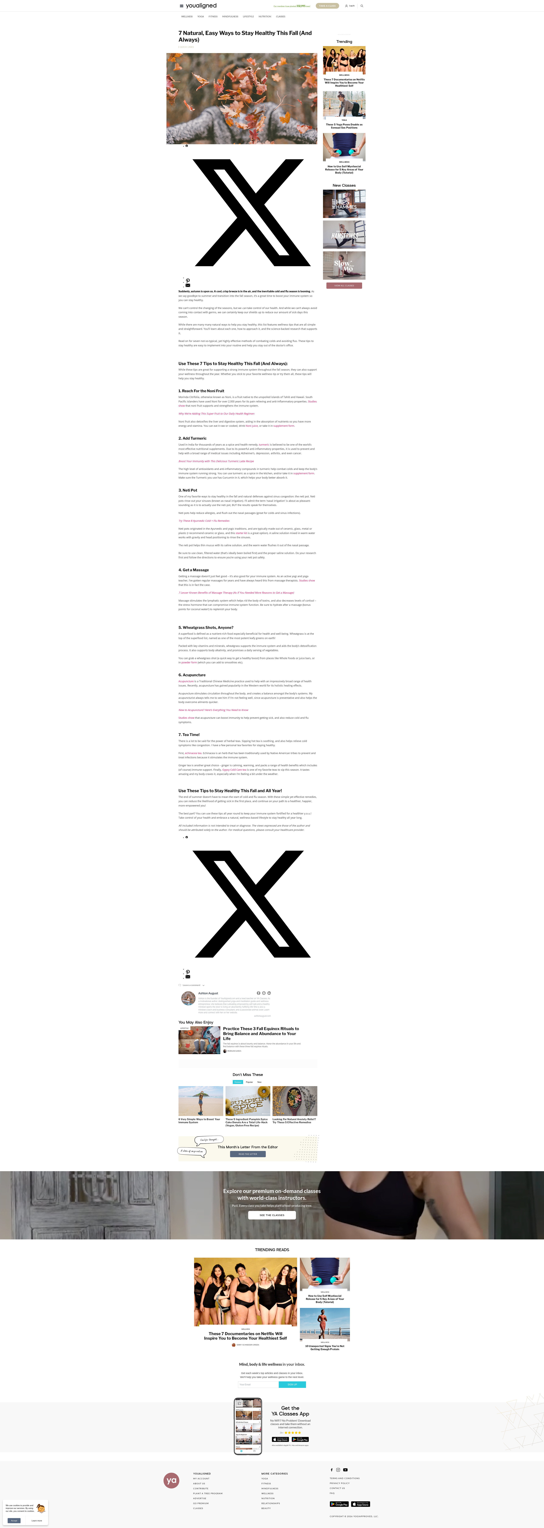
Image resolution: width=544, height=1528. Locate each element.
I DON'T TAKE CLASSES (333, 1519)
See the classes (272, 1215)
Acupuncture (186, 681)
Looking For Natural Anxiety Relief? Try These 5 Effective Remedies (294, 1121)
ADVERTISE (199, 1498)
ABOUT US (199, 1483)
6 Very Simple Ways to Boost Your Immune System (199, 1121)
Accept (14, 1521)
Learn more (37, 1520)
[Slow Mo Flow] (344, 265)
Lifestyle (248, 16)
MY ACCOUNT (201, 1478)
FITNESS (266, 1483)
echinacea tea (193, 753)
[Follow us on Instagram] (338, 1470)
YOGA (265, 1478)
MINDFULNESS (270, 1488)
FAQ (332, 1493)
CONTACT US (337, 1488)
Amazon (301, 1445)
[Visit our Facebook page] (331, 1470)
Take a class (327, 5)
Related (237, 1082)
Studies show (307, 580)
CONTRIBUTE (201, 1488)
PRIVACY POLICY (340, 1483)
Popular (249, 1082)
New (259, 1082)
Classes (280, 16)
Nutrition (265, 16)
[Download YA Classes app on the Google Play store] (300, 1439)
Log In (352, 5)
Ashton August (208, 993)
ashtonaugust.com (262, 1016)
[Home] (171, 1500)
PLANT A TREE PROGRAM (208, 1493)
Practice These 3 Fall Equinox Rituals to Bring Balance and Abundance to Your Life (261, 1033)
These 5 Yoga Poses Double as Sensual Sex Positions (344, 124)
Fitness (213, 16)
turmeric (264, 444)
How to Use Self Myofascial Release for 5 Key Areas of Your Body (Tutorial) (344, 167)
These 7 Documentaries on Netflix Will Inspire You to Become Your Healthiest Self (344, 80)
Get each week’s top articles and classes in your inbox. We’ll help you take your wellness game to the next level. (272, 1375)
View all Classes (344, 285)
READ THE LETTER (248, 1154)
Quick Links (187, 47)
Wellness (187, 16)
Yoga (200, 16)
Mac (293, 1445)
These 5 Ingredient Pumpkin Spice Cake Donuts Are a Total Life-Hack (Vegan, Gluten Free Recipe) (247, 1122)
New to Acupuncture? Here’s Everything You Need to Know (213, 710)
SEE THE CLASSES (333, 1512)
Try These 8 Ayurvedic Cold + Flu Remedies (203, 520)
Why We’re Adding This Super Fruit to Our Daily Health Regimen (216, 413)
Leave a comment (191, 985)
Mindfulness (230, 16)
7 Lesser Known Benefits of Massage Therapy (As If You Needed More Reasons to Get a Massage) (236, 592)
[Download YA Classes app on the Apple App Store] (280, 1439)
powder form (189, 662)
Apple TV (287, 1445)
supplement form (283, 425)
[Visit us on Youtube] (345, 1469)
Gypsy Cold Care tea (234, 769)
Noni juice (252, 425)
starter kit (241, 533)
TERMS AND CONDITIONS (345, 1478)
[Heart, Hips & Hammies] (344, 204)
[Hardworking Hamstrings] (344, 235)
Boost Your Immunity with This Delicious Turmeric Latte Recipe (216, 461)
